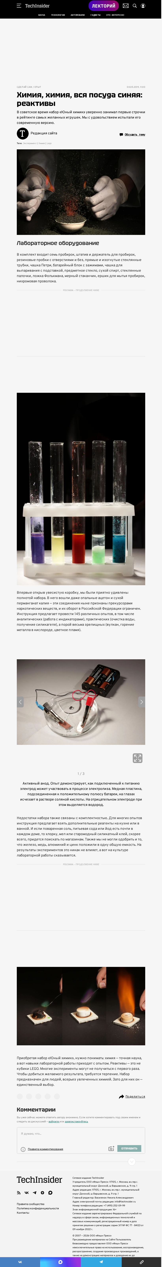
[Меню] (19, 6)
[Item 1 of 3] (81, 702)
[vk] (27, 1193)
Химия (42, 143)
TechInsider (37, 6)
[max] (50, 1193)
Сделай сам (24, 87)
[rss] (19, 1193)
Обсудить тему (135, 134)
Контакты (23, 1213)
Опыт (37, 87)
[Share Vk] (20, 1262)
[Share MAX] (60, 1262)
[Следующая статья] (81, 1162)
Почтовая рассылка (126, 6)
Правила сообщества (30, 1204)
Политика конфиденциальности (38, 1208)
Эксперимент (30, 143)
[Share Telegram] (101, 1262)
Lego (49, 143)
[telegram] (35, 1193)
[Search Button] (135, 6)
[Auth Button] (143, 6)
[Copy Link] (142, 1262)
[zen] (42, 1193)
